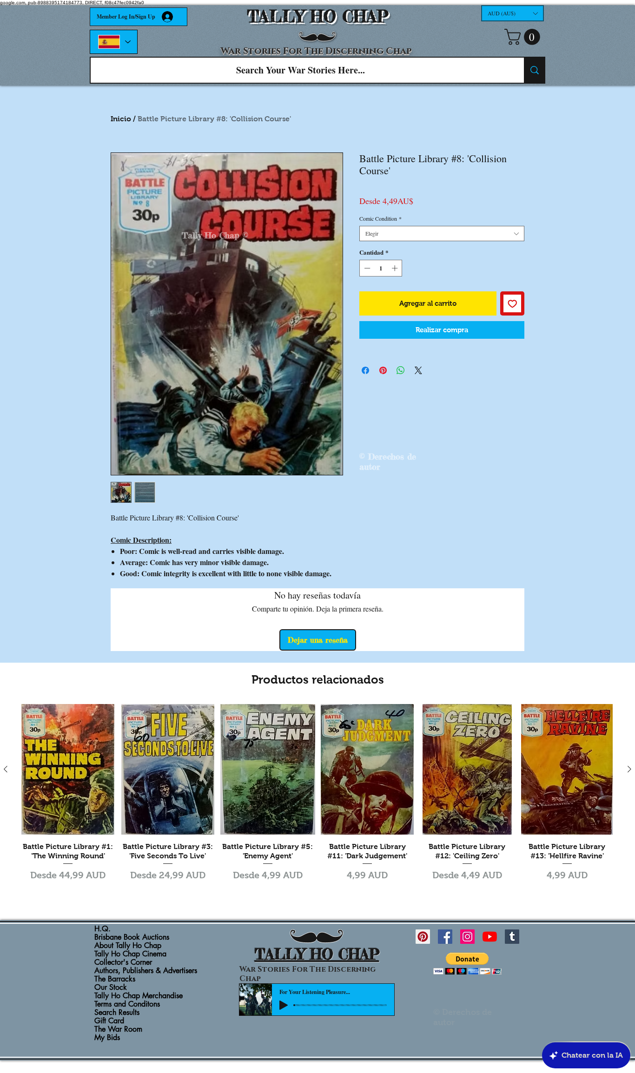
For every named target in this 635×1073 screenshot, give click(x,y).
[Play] (283, 1005)
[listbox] (512, 13)
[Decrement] (366, 268)
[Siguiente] (629, 769)
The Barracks (114, 979)
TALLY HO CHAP (317, 16)
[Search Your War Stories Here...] (534, 70)
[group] (317, 799)
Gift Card (109, 1021)
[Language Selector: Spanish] (114, 42)
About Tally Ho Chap (127, 945)
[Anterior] (5, 769)
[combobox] (441, 233)
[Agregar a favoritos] (512, 303)
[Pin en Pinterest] (383, 370)
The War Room (118, 1029)
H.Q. (102, 929)
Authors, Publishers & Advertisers (145, 971)
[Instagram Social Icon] (467, 936)
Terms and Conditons (127, 1004)
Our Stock (110, 987)
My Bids (107, 1038)
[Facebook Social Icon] (445, 936)
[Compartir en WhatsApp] (400, 370)
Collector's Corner (123, 962)
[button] (512, 13)
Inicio (121, 119)
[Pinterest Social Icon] (423, 936)
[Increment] (395, 268)
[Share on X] (418, 370)
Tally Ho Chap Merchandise (138, 996)
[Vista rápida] (68, 769)
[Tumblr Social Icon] (512, 936)
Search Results (116, 1012)
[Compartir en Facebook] (365, 370)
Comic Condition (380, 218)
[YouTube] (490, 936)
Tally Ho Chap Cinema (130, 954)
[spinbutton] (381, 268)
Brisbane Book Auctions (131, 937)
